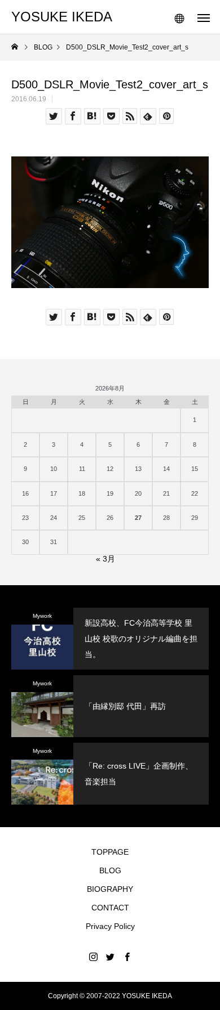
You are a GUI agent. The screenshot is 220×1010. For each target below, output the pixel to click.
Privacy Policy (110, 926)
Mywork (42, 616)
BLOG (110, 870)
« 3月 (105, 558)
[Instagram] (93, 956)
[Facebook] (127, 956)
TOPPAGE (110, 851)
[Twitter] (110, 956)
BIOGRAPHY (110, 889)
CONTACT (110, 907)
